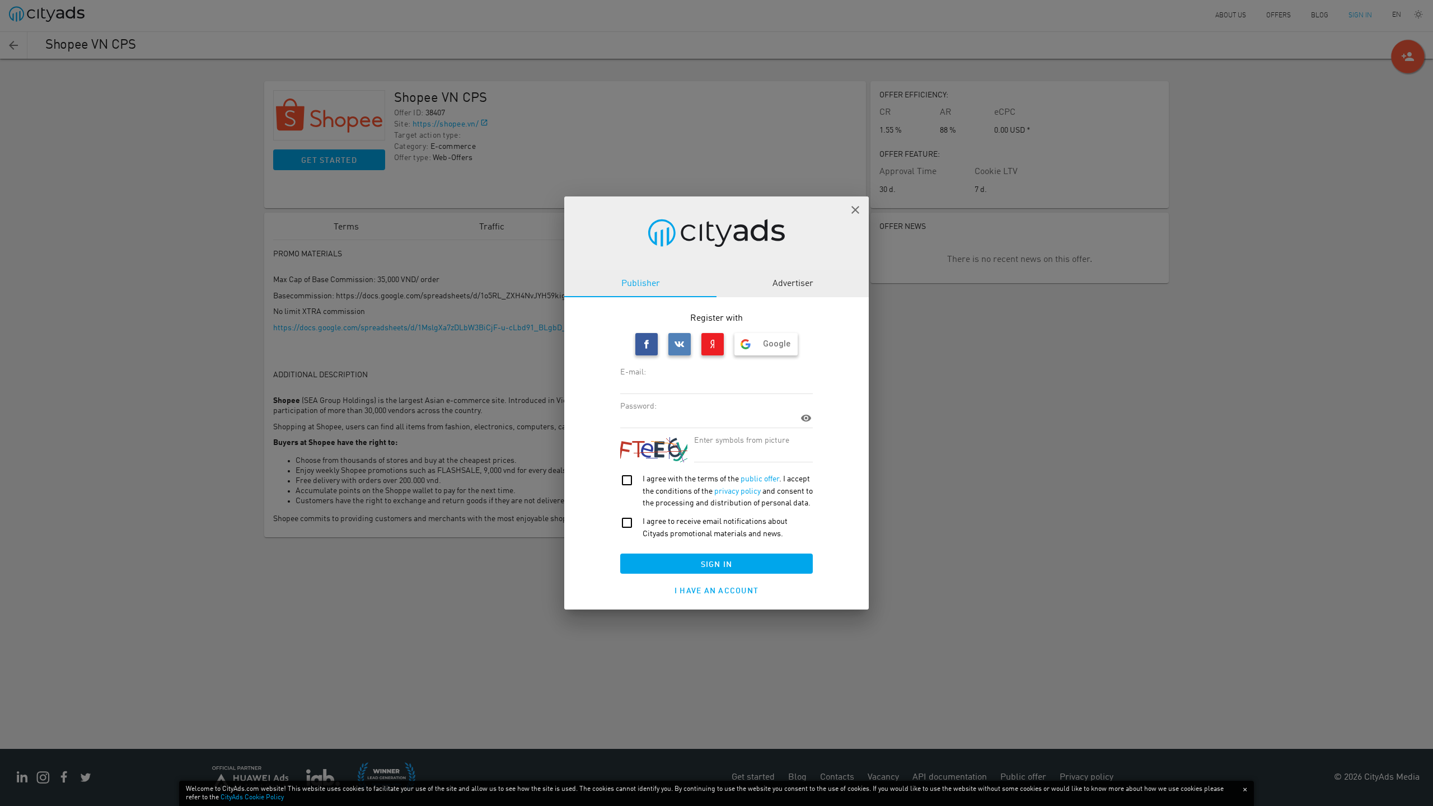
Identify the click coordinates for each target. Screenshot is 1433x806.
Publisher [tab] (640, 283)
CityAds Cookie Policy (252, 797)
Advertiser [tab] (792, 283)
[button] (855, 209)
